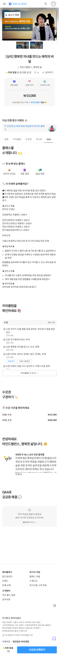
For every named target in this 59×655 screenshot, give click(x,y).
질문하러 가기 (28, 522)
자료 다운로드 (24, 361)
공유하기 (49, 72)
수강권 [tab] (29, 139)
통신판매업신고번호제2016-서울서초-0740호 (20, 628)
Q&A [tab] (49, 139)
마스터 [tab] (39, 139)
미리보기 (11, 361)
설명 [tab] (6, 139)
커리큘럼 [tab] (17, 139)
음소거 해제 (13, 15)
